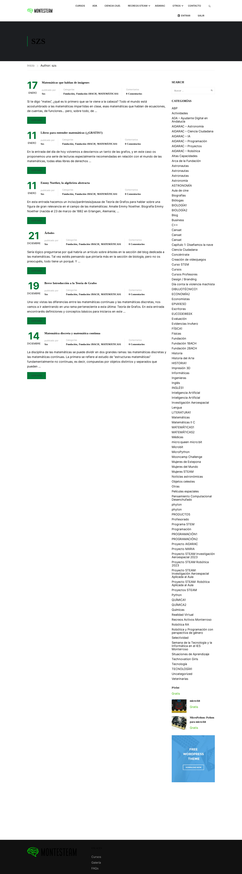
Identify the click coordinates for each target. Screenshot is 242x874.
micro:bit (195, 700)
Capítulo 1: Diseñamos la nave (192, 244)
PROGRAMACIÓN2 (185, 539)
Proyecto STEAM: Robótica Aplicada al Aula (191, 583)
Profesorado (180, 519)
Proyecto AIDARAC (185, 544)
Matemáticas (181, 417)
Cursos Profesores (184, 274)
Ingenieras (179, 378)
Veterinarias (180, 678)
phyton (177, 504)
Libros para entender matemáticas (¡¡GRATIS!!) (72, 132)
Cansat (177, 230)
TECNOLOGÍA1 (182, 669)
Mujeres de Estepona (186, 461)
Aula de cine (180, 190)
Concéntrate (180, 254)
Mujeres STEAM (183, 471)
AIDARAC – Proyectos (187, 146)
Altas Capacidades (184, 156)
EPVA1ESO (179, 304)
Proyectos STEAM (184, 590)
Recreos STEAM (138, 5)
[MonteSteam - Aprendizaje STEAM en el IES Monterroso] (39, 10)
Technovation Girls (185, 659)
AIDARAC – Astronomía (188, 126)
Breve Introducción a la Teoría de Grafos (70, 283)
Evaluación (179, 318)
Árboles (49, 233)
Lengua (177, 407)
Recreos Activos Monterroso (192, 619)
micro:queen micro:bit (187, 442)
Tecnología (179, 664)
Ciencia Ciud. (113, 5)
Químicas (178, 609)
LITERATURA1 (181, 412)
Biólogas (178, 200)
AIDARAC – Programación (189, 141)
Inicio (31, 65)
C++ (175, 225)
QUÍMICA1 (179, 600)
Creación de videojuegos (189, 259)
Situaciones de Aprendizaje (190, 654)
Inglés (176, 383)
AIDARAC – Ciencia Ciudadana (192, 131)
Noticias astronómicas (187, 476)
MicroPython (181, 452)
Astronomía (180, 180)
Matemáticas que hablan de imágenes (65, 82)
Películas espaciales (185, 491)
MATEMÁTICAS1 (108, 93)
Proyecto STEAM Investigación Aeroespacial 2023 (193, 555)
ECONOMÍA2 (181, 294)
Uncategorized (182, 674)
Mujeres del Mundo (185, 466)
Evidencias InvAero (185, 323)
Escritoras (179, 309)
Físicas (176, 333)
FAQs (94, 868)
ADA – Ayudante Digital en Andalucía (190, 119)
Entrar (185, 15)
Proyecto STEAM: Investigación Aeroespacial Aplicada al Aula (190, 574)
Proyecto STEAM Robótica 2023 (190, 563)
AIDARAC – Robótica (186, 151)
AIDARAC (160, 5)
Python (177, 595)
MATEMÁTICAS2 (183, 432)
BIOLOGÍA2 (179, 210)
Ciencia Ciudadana (185, 249)
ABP (174, 108)
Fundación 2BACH (184, 348)
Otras (175, 486)
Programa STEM (183, 524)
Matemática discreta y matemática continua (72, 333)
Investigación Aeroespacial (190, 402)
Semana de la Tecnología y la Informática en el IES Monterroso (192, 646)
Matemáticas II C (183, 422)
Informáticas (180, 373)
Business (178, 220)
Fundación (69, 93)
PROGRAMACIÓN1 (184, 534)
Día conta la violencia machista (193, 284)
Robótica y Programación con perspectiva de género (192, 631)
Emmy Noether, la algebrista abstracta (65, 182)
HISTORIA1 (179, 363)
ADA (94, 5)
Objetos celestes (183, 481)
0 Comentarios (134, 93)
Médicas (177, 437)
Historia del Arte (183, 358)
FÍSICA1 (177, 328)
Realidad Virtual (182, 614)
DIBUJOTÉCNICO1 (184, 289)
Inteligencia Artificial (186, 392)
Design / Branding (184, 279)
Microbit (177, 447)
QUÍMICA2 (179, 605)
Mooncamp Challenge (187, 457)
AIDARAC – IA (181, 136)
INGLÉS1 (178, 387)
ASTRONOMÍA (182, 185)
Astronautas (180, 166)
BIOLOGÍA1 (179, 205)
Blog (175, 215)
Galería (96, 862)
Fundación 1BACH (86, 93)
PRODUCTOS (181, 514)
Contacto (194, 5)
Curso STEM (180, 264)
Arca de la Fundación (186, 161)
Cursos (80, 5)
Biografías (179, 195)
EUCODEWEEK (182, 314)
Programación (181, 529)
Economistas (181, 299)
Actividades (180, 113)
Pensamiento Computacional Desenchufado (192, 498)
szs (43, 93)
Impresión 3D (181, 368)
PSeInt (175, 687)
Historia (177, 353)
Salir (201, 15)
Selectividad (180, 637)
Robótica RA (180, 624)
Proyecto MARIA (183, 549)
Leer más (36, 120)
